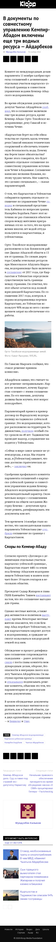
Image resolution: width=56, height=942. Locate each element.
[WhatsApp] (35, 59)
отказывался (15, 682)
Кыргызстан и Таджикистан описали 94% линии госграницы (36, 895)
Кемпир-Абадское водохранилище (28, 735)
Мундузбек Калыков (16, 52)
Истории (19, 929)
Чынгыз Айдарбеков (35, 742)
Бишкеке (15, 721)
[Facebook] (6, 59)
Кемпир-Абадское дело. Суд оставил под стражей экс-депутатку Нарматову (15, 780)
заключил (20, 466)
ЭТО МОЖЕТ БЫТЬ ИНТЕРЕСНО (21, 838)
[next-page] (10, 907)
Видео (29, 929)
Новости (8, 929)
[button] (5, 4)
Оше (26, 721)
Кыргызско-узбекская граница (18, 739)
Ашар (30, 932)
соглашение (14, 272)
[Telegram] (28, 59)
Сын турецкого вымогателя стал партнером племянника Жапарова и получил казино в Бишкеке (34, 877)
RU (37, 932)
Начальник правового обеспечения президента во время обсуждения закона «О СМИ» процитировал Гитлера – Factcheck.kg (40, 783)
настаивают (43, 595)
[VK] (20, 59)
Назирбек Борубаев (13, 742)
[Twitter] (13, 59)
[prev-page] (5, 907)
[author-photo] (28, 818)
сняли (8, 662)
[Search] (51, 4)
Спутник (21, 932)
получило (27, 431)
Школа (46, 929)
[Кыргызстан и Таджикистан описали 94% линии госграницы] (11, 895)
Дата (37, 929)
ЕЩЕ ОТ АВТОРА (13, 843)
